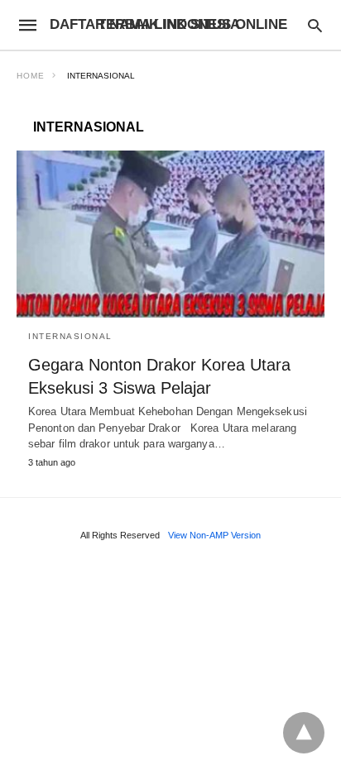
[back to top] (303, 732)
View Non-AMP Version (214, 535)
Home (31, 75)
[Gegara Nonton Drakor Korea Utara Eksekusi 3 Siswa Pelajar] (170, 234)
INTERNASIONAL (70, 336)
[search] (314, 25)
